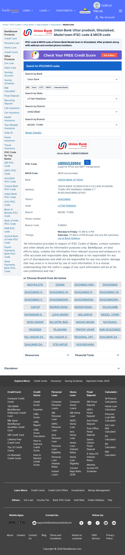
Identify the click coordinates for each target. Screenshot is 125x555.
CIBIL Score (36, 416)
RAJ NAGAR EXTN (35, 337)
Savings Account (8, 74)
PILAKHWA (60, 329)
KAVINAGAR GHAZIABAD (35, 314)
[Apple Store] (21, 522)
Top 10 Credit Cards (14, 449)
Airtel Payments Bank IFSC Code (9, 266)
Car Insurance (11, 112)
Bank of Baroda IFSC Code (11, 212)
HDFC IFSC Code (10, 172)
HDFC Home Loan (73, 423)
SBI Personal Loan (56, 416)
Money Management (99, 490)
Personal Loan (11, 43)
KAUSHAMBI (110, 307)
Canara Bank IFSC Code (11, 188)
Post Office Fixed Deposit (93, 431)
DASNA (60, 284)
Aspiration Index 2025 (98, 380)
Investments (77, 490)
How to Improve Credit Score (37, 445)
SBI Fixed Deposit (92, 403)
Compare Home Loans (75, 405)
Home (5, 24)
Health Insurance (9, 119)
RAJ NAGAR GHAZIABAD (60, 337)
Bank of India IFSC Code (11, 222)
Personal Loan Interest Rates (56, 462)
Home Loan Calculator (111, 408)
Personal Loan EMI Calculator (110, 417)
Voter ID (8, 132)
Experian (38, 409)
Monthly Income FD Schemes (92, 468)
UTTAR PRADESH (67, 205)
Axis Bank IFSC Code (10, 180)
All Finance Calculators (111, 400)
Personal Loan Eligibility (56, 449)
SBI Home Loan (75, 414)
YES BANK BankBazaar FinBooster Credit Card (16, 411)
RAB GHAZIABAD (110, 329)
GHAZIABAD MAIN (60, 292)
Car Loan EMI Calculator (110, 428)
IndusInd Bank (61, 87)
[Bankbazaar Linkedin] (90, 523)
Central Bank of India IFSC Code (11, 239)
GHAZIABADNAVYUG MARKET (85, 299)
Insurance (56, 380)
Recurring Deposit (9, 102)
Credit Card (10, 38)
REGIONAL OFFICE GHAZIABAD (85, 337)
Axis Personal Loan (56, 438)
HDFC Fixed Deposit (91, 412)
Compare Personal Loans (56, 405)
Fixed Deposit (11, 95)
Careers (21, 535)
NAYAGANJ (110, 322)
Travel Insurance (9, 147)
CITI (41, 87)
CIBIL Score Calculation (39, 432)
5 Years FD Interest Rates (92, 457)
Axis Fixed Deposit (92, 422)
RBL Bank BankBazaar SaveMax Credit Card (16, 425)
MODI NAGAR (35, 322)
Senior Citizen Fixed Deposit (91, 444)
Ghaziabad (56, 24)
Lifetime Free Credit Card (14, 441)
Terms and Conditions (55, 537)
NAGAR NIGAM (85, 322)
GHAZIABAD (64, 199)
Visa (110, 500)
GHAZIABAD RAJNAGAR (85, 292)
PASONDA (35, 329)
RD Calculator (110, 446)
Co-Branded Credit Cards (14, 457)
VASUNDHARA (85, 344)
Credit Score (11, 52)
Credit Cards (40, 380)
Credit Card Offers (58, 490)
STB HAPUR (60, 344)
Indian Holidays (96, 500)
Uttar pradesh (42, 24)
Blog (44, 535)
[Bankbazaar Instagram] (106, 523)
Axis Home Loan (73, 434)
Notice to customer (77, 537)
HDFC (48, 87)
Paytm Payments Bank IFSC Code (9, 252)
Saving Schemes (9, 82)
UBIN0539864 (69, 163)
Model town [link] (68, 24)
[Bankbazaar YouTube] (114, 523)
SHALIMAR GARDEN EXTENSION (35, 344)
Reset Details (33, 132)
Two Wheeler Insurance (11, 127)
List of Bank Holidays (69, 238)
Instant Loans (55, 473)
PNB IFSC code (9, 230)
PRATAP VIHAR (85, 329)
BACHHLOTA (35, 284)
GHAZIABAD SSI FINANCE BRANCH (110, 292)
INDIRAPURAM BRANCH (60, 307)
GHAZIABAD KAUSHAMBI (35, 292)
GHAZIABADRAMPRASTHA (110, 299)
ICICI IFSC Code (9, 203)
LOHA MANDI (60, 314)
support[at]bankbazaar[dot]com (54, 522)
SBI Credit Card (15, 434)
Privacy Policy (110, 537)
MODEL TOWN (110, 314)
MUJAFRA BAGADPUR (60, 322)
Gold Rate (79, 500)
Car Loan (9, 63)
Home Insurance (9, 139)
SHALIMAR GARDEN (110, 337)
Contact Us (33, 537)
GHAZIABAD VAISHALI (35, 299)
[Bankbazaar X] (81, 523)
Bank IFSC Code (61, 500)
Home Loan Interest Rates (74, 447)
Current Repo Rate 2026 (75, 471)
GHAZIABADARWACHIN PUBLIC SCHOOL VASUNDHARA (60, 299)
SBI (27, 87)
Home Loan (10, 47)
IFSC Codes (15, 24)
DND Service (96, 537)
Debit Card (10, 67)
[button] (87, 162)
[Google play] (11, 522)
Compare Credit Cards (15, 400)
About (10, 535)
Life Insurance (11, 108)
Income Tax (43, 500)
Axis (34, 87)
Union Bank (28, 24)
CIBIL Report (37, 423)
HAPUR (35, 307)
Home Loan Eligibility (74, 460)
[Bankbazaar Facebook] (98, 523)
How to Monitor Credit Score (37, 460)
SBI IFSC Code (9, 164)
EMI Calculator (9, 89)
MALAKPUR (85, 314)
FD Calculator (110, 438)
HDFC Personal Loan (56, 427)
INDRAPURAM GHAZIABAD (85, 307)
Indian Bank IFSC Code (10, 195)
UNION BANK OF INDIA (70, 179)
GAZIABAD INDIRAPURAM (85, 284)
